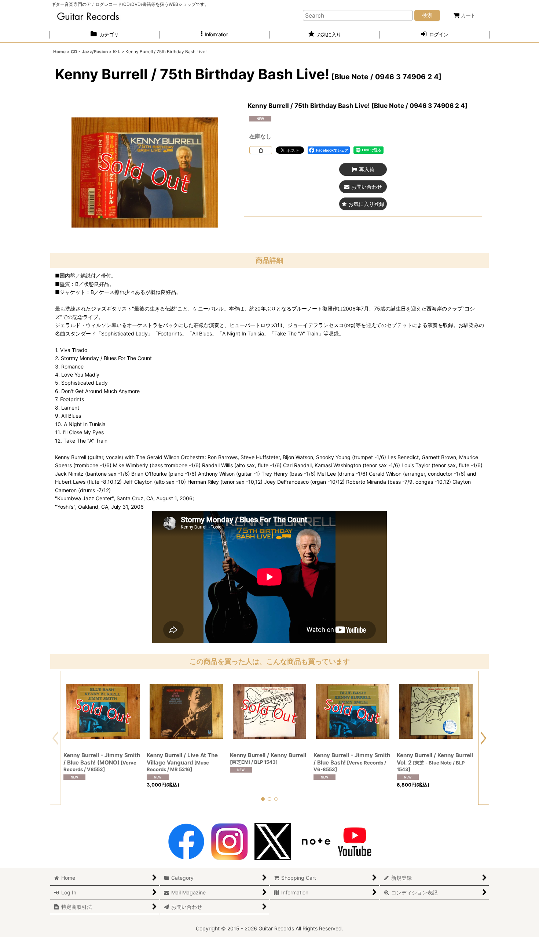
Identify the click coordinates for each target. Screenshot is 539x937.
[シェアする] (260, 150)
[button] (215, 34)
